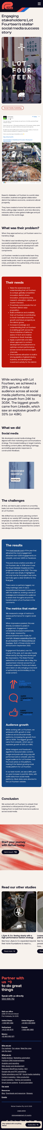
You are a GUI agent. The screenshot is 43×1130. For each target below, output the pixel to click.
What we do (6, 1055)
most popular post (16, 550)
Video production (22, 1077)
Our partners (6, 1048)
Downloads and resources (15, 1093)
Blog (3, 1093)
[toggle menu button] (39, 4)
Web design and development (13, 1066)
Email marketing (8, 1080)
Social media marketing (13, 108)
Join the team (7, 1051)
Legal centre (21, 1111)
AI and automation (26, 1082)
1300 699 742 (8, 999)
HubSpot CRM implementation (13, 1060)
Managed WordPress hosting (12, 1069)
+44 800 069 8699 (28, 1023)
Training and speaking (22, 1080)
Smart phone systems (10, 1082)
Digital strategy (7, 1058)
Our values (16, 1048)
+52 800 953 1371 (8, 1036)
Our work (5, 1086)
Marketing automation (22, 1058)
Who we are (6, 1046)
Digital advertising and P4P (12, 1074)
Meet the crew (26, 1048)
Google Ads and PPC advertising (14, 1071)
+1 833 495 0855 (28, 1030)
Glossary (29, 1093)
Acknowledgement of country (21, 1115)
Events (4, 1097)
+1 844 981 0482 (7, 1023)
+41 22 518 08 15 (7, 1030)
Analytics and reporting (10, 1063)
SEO (26, 1069)
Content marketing (9, 1077)
